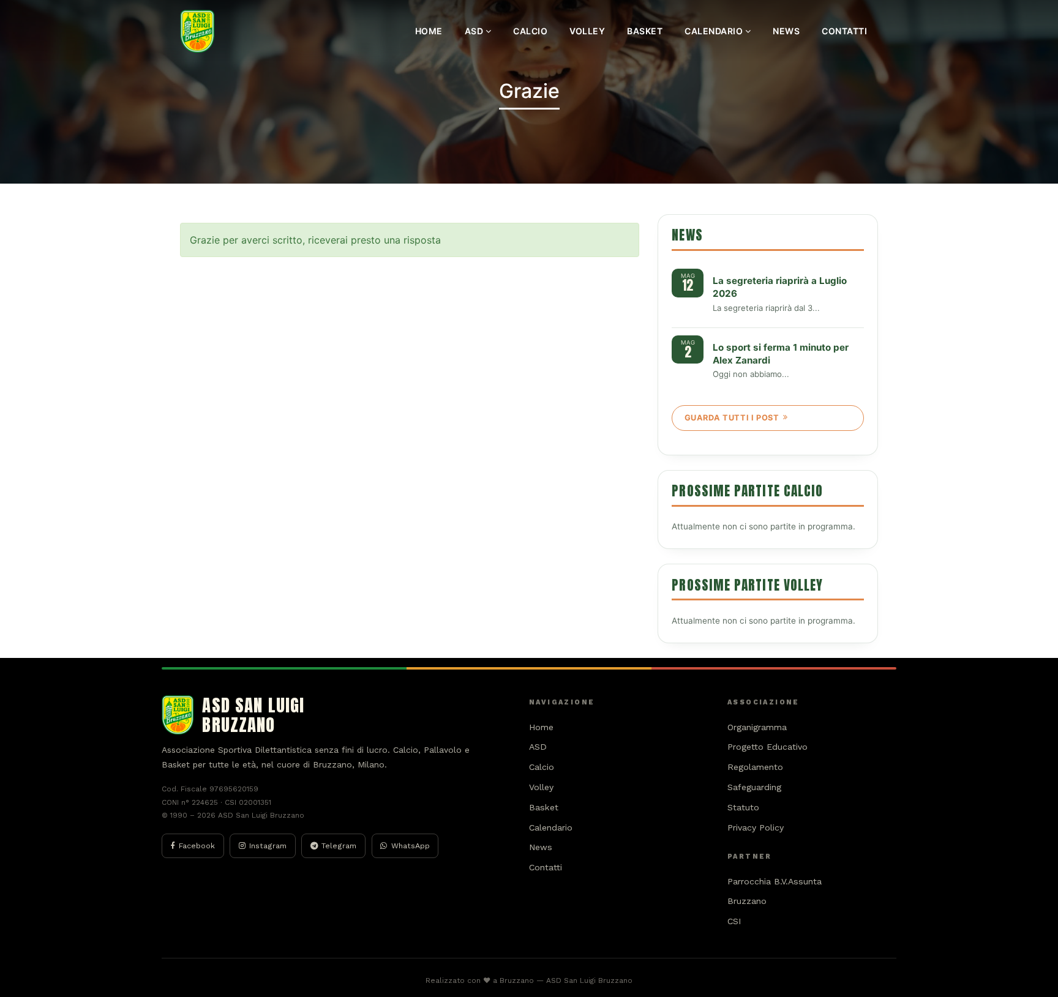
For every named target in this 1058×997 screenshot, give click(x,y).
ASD (475, 31)
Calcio (530, 31)
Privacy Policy (755, 827)
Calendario (715, 31)
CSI (734, 921)
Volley (587, 31)
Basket (644, 31)
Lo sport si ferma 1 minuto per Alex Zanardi (781, 354)
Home (429, 31)
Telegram (338, 845)
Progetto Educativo (767, 747)
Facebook (197, 845)
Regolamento (755, 767)
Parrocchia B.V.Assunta (774, 881)
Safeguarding (754, 787)
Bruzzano (747, 901)
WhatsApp (410, 845)
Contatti (844, 31)
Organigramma (757, 727)
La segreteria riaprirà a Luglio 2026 (780, 287)
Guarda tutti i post (732, 417)
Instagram (268, 845)
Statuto (743, 807)
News (786, 31)
